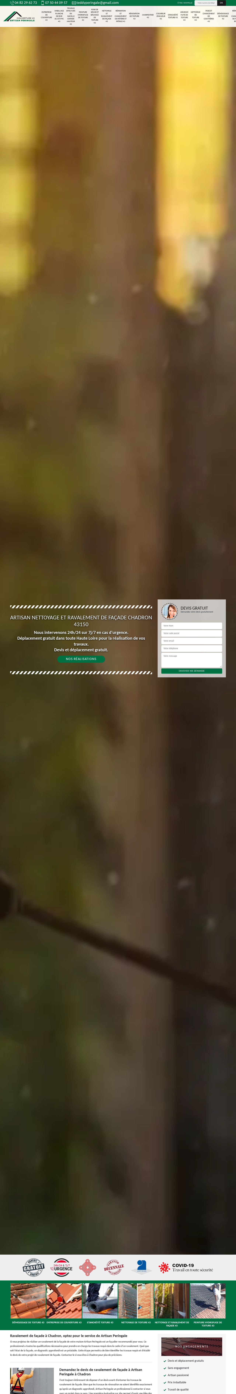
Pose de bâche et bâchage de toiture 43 (95, 16)
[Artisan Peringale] (19, 16)
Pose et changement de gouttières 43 (209, 16)
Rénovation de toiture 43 (134, 16)
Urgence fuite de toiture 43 (184, 16)
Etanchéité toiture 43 (173, 16)
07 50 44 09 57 (56, 3)
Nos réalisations (81, 659)
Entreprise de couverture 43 (46, 16)
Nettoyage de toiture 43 (195, 16)
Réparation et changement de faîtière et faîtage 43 (120, 16)
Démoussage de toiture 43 (223, 16)
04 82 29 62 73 (26, 3)
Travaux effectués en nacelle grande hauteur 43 (70, 16)
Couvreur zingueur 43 (160, 16)
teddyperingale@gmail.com (98, 3)
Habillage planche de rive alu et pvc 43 (59, 16)
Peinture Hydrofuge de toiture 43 (83, 16)
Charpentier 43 (148, 16)
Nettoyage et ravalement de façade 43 (106, 16)
